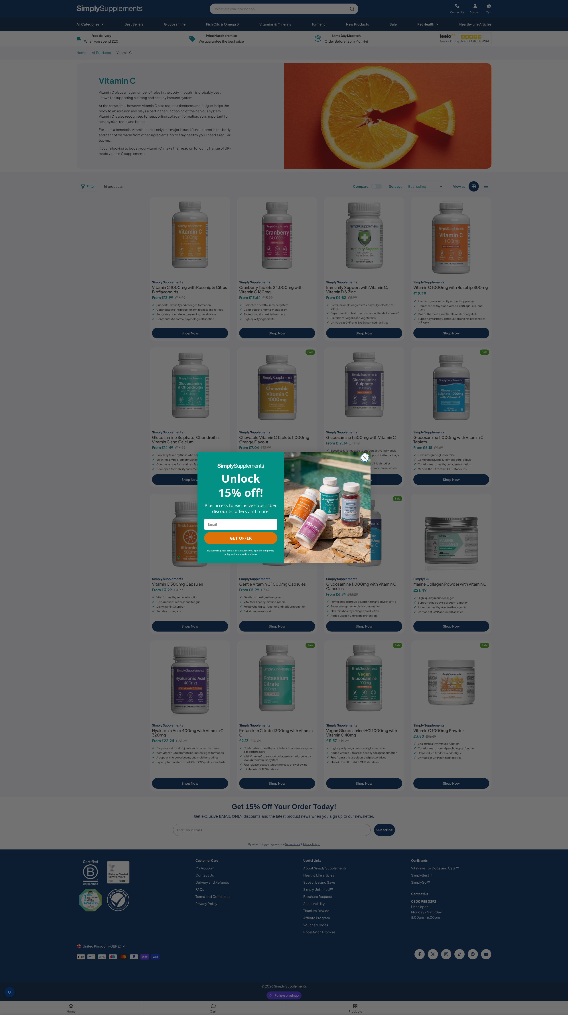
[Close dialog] (365, 458)
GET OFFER (241, 538)
